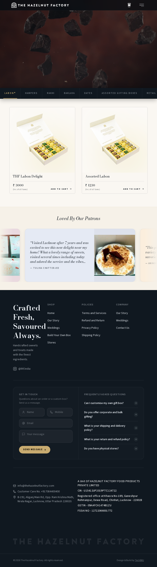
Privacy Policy (90, 328)
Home (51, 313)
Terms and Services (94, 313)
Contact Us (122, 328)
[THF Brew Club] (129, 5)
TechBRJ (139, 560)
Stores (51, 343)
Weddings (53, 328)
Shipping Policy (91, 335)
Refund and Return (93, 320)
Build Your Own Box (59, 335)
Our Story (53, 320)
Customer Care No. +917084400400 (39, 491)
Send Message (33, 449)
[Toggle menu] (142, 5)
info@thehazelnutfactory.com (36, 486)
